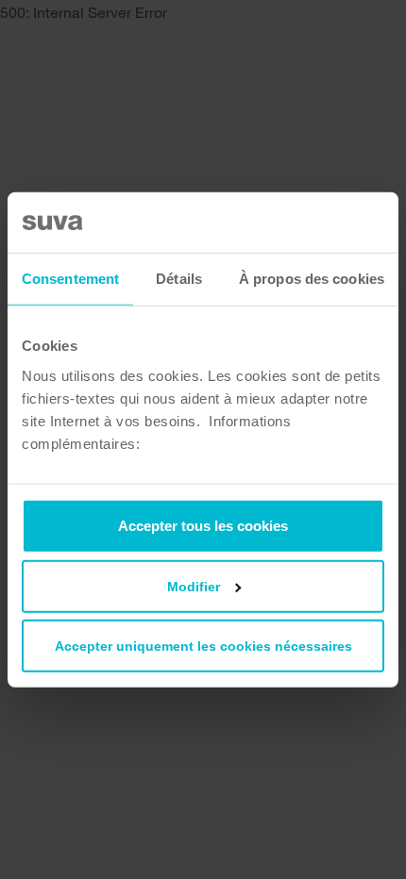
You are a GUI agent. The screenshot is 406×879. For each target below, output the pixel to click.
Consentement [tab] (70, 279)
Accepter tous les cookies (203, 525)
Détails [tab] (179, 279)
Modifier (193, 585)
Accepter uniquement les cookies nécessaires (203, 645)
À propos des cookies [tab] (311, 279)
